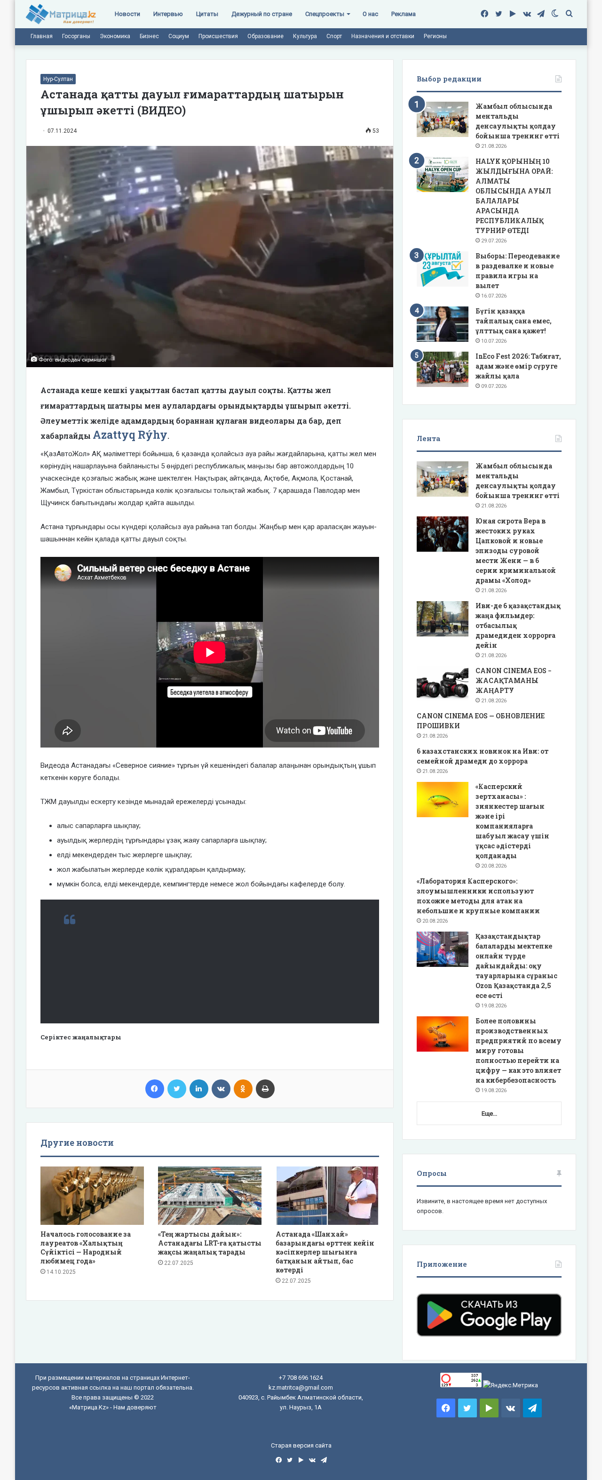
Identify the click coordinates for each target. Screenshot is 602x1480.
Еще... (489, 1113)
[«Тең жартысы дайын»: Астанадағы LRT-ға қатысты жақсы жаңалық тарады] (209, 1195)
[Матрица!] (61, 14)
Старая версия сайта (301, 1445)
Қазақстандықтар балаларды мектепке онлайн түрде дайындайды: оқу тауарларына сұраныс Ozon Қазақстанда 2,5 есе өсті (516, 966)
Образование (265, 36)
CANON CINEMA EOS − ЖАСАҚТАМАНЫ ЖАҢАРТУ (513, 680)
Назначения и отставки (382, 36)
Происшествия (218, 36)
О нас (370, 13)
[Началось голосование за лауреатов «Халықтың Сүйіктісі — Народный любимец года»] (92, 1195)
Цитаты (207, 13)
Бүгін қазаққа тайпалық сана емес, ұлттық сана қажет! (513, 320)
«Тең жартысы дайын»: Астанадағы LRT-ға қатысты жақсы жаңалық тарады (209, 1243)
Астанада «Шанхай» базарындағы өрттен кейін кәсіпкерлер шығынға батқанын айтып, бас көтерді (325, 1252)
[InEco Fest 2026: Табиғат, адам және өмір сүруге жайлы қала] (442, 369)
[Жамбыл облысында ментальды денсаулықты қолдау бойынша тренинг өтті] (442, 119)
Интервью (168, 13)
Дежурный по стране (261, 13)
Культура (305, 36)
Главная (42, 36)
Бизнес (149, 36)
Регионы (435, 36)
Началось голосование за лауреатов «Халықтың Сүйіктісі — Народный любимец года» (85, 1247)
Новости (127, 13)
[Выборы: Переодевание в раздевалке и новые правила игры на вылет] (442, 269)
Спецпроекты (324, 13)
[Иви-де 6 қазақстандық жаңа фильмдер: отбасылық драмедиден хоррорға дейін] (442, 618)
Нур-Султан (58, 79)
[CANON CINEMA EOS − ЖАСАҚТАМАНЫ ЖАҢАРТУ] (442, 683)
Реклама (403, 13)
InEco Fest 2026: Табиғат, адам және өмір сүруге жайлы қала (518, 366)
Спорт (334, 36)
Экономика (115, 36)
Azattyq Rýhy (130, 434)
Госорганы (76, 36)
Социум (178, 36)
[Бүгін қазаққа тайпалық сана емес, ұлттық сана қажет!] (442, 324)
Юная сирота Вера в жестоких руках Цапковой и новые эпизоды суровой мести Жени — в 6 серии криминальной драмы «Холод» (515, 550)
